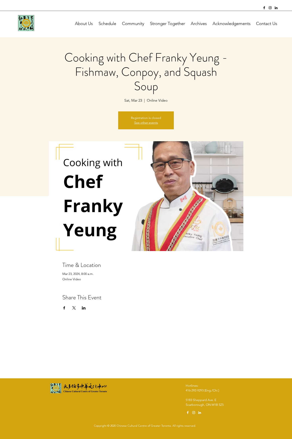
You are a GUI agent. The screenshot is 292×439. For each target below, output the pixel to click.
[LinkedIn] (276, 8)
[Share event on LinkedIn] (84, 308)
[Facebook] (264, 8)
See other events (146, 123)
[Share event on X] (74, 308)
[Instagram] (270, 8)
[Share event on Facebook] (64, 308)
